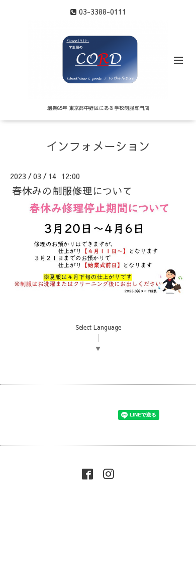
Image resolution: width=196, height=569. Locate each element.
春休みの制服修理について (72, 190)
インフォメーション (98, 146)
